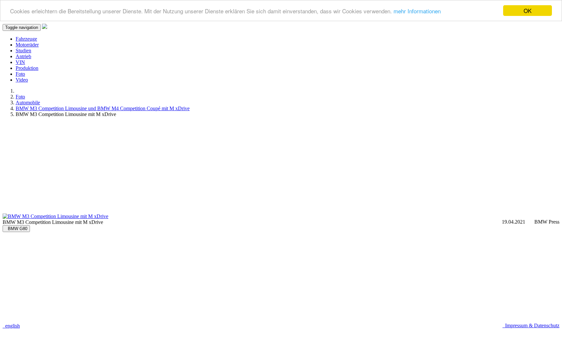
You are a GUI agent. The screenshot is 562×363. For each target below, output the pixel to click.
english (11, 326)
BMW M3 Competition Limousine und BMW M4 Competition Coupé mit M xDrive (103, 108)
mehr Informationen (417, 11)
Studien (23, 50)
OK (527, 10)
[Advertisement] (198, 168)
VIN (20, 62)
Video (22, 80)
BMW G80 (16, 228)
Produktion (27, 68)
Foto (20, 74)
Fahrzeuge (26, 39)
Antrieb (23, 56)
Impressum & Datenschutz (530, 325)
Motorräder (27, 44)
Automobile (28, 102)
